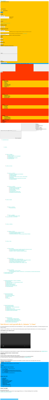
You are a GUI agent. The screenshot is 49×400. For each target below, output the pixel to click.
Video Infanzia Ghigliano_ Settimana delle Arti (17, 232)
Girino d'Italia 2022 (11, 158)
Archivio (37, 126)
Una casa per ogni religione (10, 295)
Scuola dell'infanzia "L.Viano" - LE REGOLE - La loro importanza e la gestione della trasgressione (25, 271)
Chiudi (1, 38)
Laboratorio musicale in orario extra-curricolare (13, 309)
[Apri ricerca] (41, 67)
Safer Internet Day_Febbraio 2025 (15, 191)
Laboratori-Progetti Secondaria (9, 305)
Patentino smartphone (13, 174)
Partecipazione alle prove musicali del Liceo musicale (18, 178)
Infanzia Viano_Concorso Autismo (15, 270)
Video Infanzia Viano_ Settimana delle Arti (16, 259)
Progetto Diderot (8, 281)
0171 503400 (6, 369)
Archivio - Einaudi (9, 199)
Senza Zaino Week (13, 207)
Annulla (2, 62)
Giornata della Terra (13, 175)
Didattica (37, 124)
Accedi (2, 12)
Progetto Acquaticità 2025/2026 (11, 283)
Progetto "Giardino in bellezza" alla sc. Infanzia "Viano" (18, 262)
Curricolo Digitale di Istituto (8, 273)
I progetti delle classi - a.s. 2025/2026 (11, 216)
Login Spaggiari (25, 33)
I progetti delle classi (39, 125)
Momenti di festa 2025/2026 (10, 284)
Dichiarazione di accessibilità (6, 381)
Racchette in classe (9, 296)
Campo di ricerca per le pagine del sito (6, 130)
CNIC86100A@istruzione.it (12, 370)
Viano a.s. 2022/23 (39, 128)
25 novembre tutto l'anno (10, 306)
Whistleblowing (4, 383)
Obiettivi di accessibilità (5, 382)
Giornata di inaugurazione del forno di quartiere (17, 250)
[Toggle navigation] (8, 67)
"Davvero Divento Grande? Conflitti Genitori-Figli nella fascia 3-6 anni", (21, 249)
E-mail (10, 31)
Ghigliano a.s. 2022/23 (11, 231)
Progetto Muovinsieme (9, 286)
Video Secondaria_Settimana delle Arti (14, 319)
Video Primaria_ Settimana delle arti (13, 318)
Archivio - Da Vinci (9, 165)
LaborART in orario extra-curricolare (11, 310)
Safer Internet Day (11, 156)
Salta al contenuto (3, 0)
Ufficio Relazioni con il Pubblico (7, 380)
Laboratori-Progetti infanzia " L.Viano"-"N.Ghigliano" (12, 280)
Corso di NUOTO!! (11, 155)
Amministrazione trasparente (6, 384)
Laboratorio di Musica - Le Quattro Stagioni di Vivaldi (14, 282)
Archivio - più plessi (9, 154)
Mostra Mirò (12, 177)
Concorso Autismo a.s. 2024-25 (9, 272)
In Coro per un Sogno (9, 294)
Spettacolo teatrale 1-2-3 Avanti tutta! (15, 187)
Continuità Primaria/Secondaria (12, 157)
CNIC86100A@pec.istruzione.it (13, 371)
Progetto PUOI (8, 307)
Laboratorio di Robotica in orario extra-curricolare (13, 320)
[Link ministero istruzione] (4, 1)
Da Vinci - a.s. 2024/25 (11, 186)
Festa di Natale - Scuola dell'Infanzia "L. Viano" (17, 261)
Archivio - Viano (38, 127)
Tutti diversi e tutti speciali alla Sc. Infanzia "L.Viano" (18, 260)
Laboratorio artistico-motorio (10, 308)
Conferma (5, 62)
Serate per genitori (12, 189)
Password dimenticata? (3, 19)
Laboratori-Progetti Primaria (8, 293)
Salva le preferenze (7, 361)
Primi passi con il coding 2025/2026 (11, 285)
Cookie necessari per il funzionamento (6, 359)
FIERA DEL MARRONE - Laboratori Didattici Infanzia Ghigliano (20, 233)
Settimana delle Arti (9, 317)
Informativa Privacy (5, 379)
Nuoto (7, 297)
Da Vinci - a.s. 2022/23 (11, 173)
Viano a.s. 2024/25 (11, 248)
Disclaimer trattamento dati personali (5, 391)
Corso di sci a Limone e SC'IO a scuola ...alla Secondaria (18, 176)
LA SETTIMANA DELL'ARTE (15, 215)
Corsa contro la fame (13, 190)
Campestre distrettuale (13, 179)
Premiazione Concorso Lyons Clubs (15, 192)
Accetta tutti (2, 361)
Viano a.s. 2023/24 (11, 269)
